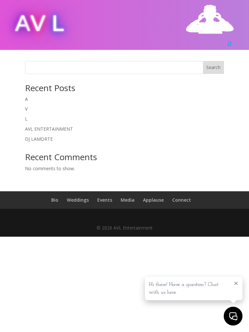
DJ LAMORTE (39, 139)
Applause (153, 200)
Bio (54, 200)
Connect (181, 200)
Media (128, 200)
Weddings (78, 200)
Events (104, 200)
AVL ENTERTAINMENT (49, 129)
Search (213, 67)
